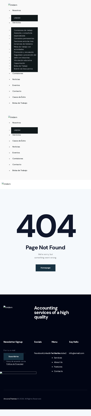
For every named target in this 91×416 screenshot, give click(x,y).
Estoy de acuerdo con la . (16, 362)
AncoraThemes (10, 399)
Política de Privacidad (15, 364)
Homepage (45, 268)
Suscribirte (14, 356)
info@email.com (76, 353)
